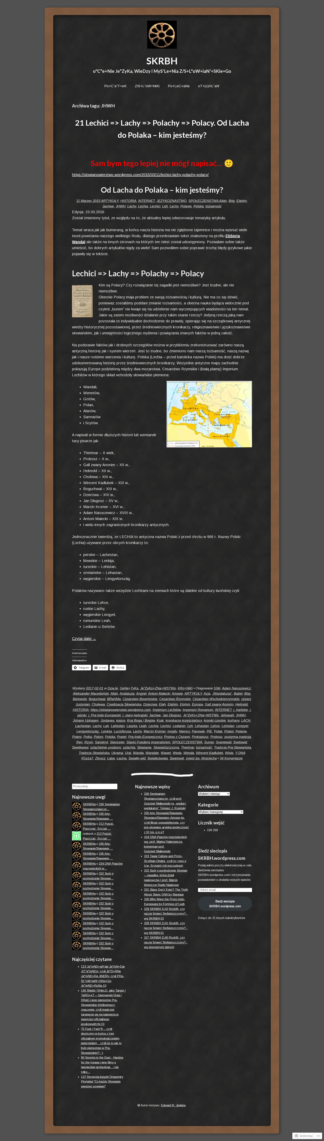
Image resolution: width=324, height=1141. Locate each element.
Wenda (188, 753)
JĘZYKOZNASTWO (172, 201)
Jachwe (108, 206)
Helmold (241, 704)
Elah (162, 704)
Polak (218, 731)
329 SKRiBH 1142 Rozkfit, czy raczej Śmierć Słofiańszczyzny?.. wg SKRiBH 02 (166, 913)
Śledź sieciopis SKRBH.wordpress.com (225, 904)
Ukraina (117, 753)
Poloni (98, 737)
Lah (106, 726)
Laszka (132, 726)
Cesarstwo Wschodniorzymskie (216, 699)
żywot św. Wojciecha (201, 758)
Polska (199, 206)
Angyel (141, 693)
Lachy (131, 206)
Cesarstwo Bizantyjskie (140, 699)
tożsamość (214, 206)
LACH (245, 720)
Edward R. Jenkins (173, 1105)
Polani (229, 731)
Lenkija (106, 731)
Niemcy (184, 731)
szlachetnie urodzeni (105, 747)
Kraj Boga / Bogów (141, 720)
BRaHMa (114, 699)
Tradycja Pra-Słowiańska (232, 747)
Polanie (186, 206)
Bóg (232, 201)
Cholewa (98, 704)
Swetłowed (80, 747)
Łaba (111, 758)
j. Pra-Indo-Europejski (104, 715)
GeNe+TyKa (129, 688)
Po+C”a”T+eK (115, 86)
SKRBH (162, 60)
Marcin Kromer (155, 731)
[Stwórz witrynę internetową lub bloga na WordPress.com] (138, 1105)
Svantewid (223, 742)
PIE (209, 731)
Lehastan (202, 726)
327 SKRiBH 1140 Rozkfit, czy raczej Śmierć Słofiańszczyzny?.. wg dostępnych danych (166, 942)
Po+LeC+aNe (179, 86)
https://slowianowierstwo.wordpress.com (121, 710)
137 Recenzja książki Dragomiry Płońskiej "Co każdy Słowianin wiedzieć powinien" (102, 1081)
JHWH (120, 206)
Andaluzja (127, 693)
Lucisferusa (122, 731)
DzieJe (113, 688)
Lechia (143, 206)
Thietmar (187, 747)
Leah (143, 726)
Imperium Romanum (198, 710)
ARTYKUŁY (109, 201)
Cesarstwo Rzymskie (175, 699)
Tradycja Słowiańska (94, 753)
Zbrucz (100, 758)
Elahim (241, 201)
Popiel (121, 737)
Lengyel (242, 726)
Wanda (138, 753)
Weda (177, 753)
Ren (79, 742)
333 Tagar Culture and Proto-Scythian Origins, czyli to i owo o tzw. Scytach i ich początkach (165, 861)
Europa (197, 704)
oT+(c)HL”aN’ (209, 86)
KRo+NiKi (185, 688)
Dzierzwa (150, 704)
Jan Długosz (172, 715)
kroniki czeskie (215, 720)
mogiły (172, 731)
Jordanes (107, 720)
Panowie (198, 731)
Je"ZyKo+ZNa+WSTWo (158, 688)
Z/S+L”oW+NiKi (147, 86)
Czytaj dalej (84, 638)
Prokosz (216, 737)
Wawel (166, 753)
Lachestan (83, 726)
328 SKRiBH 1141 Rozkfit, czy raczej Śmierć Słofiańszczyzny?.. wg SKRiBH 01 (166, 928)
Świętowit (177, 758)
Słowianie (144, 747)
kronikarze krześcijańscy (184, 720)
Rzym (88, 742)
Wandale (152, 753)
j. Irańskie (240, 710)
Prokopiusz (200, 737)
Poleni (77, 737)
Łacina (122, 758)
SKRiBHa (89, 804)
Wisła (229, 753)
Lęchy (174, 206)
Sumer (209, 742)
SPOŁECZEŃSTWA (203, 201)
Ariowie (177, 693)
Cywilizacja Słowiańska (124, 704)
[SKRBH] (162, 35)
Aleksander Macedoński (91, 693)
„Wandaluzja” (222, 693)
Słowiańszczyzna (166, 747)
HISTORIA (128, 201)
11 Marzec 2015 (88, 201)
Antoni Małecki (159, 693)
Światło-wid (137, 758)
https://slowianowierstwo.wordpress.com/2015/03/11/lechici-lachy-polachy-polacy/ (140, 175)
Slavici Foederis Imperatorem (148, 742)
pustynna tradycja (237, 737)
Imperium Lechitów (167, 710)
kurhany (233, 720)
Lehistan (228, 726)
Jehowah (227, 715)
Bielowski (80, 699)
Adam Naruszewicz (236, 688)
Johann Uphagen (86, 720)
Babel (238, 693)
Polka (87, 737)
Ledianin (179, 726)
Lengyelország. (87, 731)
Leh (165, 206)
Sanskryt (101, 742)
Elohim (185, 704)
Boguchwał (97, 699)
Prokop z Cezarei (177, 737)
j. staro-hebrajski (135, 715)
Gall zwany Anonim (219, 704)
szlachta (129, 747)
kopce (120, 720)
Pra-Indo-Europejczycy (145, 737)
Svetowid (240, 742)
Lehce (215, 726)
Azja (207, 693)
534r (217, 688)
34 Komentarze (231, 758)
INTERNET (146, 201)
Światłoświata (157, 758)
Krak (160, 720)
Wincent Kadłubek (209, 753)
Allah (223, 201)
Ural (128, 753)
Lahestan (118, 726)
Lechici (155, 206)
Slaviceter (117, 742)
